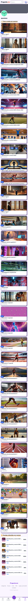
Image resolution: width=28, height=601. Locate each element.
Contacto (14, 587)
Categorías (3, 585)
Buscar (8, 585)
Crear (13, 585)
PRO (16, 585)
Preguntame (14, 583)
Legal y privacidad (23, 585)
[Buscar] (22, 2)
